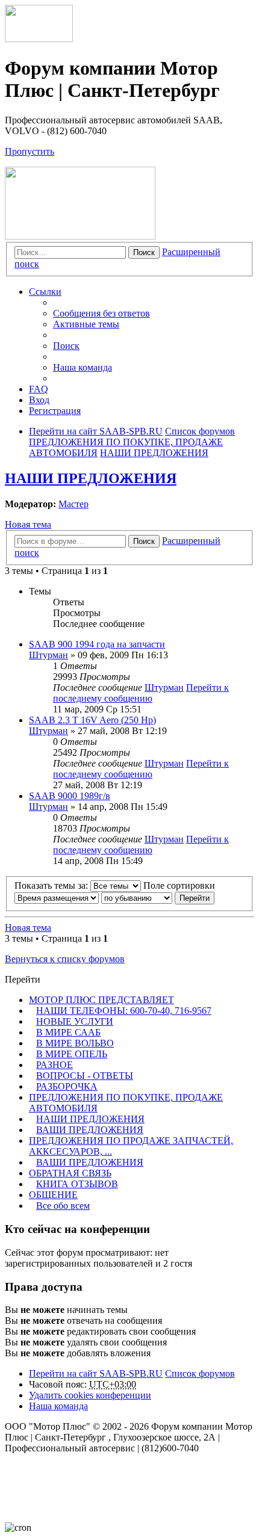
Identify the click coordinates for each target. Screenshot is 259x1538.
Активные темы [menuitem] (86, 324)
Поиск (144, 252)
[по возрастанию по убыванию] (136, 897)
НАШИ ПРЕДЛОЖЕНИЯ (90, 478)
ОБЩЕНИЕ (53, 1195)
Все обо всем (63, 1205)
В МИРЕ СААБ (68, 1032)
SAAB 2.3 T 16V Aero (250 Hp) (92, 720)
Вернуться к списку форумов (65, 959)
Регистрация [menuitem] (55, 411)
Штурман (48, 655)
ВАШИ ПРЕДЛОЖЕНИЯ (89, 1130)
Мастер (73, 504)
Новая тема (28, 524)
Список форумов (200, 1373)
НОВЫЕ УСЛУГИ (74, 1021)
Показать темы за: (52, 885)
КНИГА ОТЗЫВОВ (77, 1184)
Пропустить (29, 151)
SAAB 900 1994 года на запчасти (97, 644)
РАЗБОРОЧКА (67, 1086)
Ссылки (45, 291)
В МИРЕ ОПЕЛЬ (71, 1054)
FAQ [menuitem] (38, 389)
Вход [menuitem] (39, 400)
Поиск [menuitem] (66, 346)
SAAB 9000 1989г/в (69, 796)
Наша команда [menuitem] (82, 367)
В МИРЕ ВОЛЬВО (75, 1043)
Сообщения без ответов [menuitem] (101, 313)
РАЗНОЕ (54, 1065)
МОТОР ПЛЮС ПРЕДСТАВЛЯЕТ (101, 1000)
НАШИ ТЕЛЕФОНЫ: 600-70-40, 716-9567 (123, 1010)
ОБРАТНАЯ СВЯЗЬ (70, 1173)
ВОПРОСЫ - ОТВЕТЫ (84, 1075)
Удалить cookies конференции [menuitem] (90, 1395)
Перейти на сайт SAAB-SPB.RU (96, 1373)
